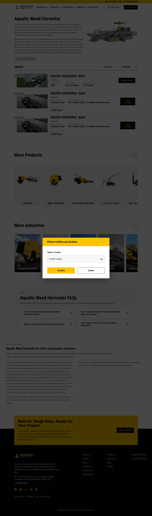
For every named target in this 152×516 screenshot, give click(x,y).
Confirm (61, 270)
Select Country (54, 252)
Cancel (91, 270)
